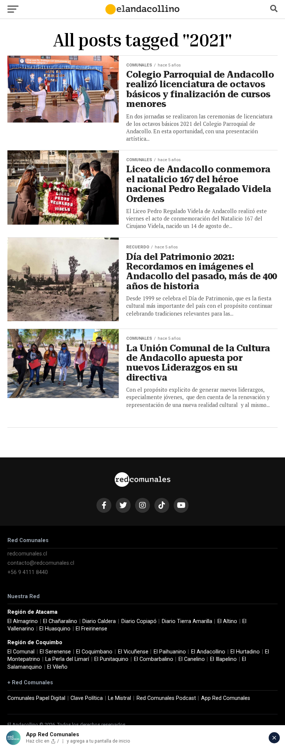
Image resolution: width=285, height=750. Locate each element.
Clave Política (87, 698)
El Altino (227, 621)
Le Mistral (119, 698)
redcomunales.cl (27, 554)
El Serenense (55, 652)
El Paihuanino (170, 652)
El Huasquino (55, 629)
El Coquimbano (94, 652)
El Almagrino (22, 621)
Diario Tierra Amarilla (187, 621)
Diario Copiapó (139, 621)
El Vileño (57, 667)
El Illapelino (223, 659)
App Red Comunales (225, 698)
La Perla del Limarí (67, 659)
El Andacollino (208, 652)
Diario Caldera (99, 621)
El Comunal (21, 652)
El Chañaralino (60, 621)
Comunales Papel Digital (36, 698)
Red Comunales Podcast (166, 698)
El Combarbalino (153, 659)
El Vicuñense (133, 652)
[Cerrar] (274, 737)
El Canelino (191, 659)
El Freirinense (91, 629)
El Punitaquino (111, 659)
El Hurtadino (245, 652)
